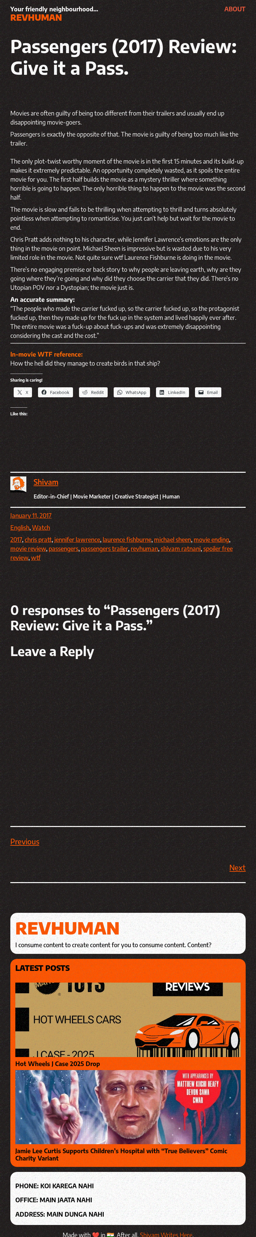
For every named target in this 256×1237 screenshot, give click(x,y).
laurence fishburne (127, 539)
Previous (24, 841)
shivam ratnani (181, 548)
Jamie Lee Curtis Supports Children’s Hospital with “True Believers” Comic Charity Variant (121, 1154)
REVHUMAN (36, 17)
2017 (16, 539)
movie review (28, 548)
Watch (41, 527)
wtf (36, 557)
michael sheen (172, 539)
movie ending (211, 539)
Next (237, 867)
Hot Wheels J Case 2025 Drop (57, 1063)
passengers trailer (104, 548)
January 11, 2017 (31, 515)
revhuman (144, 548)
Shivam (46, 481)
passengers (63, 548)
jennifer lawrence (77, 539)
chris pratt (38, 539)
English (19, 527)
